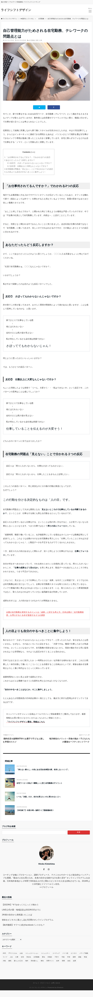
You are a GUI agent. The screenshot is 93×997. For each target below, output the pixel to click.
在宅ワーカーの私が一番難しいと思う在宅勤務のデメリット (39, 783)
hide (33, 152)
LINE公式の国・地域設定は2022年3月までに (21, 910)
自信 (68, 961)
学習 (68, 957)
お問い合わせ (55, 983)
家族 (79, 957)
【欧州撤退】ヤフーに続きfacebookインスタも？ (23, 925)
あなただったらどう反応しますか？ (19, 160)
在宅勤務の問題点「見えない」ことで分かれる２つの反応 (28, 169)
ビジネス (74, 953)
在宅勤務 (32, 40)
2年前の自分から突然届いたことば (17, 915)
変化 (43, 957)
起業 (74, 961)
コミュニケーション (31, 953)
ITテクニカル (13, 953)
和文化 (29, 957)
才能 (4, 961)
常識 (85, 957)
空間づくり (50, 961)
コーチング (56, 953)
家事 (74, 957)
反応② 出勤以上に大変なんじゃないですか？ (27, 166)
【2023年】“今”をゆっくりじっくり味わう (20, 905)
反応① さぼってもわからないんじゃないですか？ (29, 163)
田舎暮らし (34, 961)
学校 (63, 957)
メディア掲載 (83, 953)
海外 (26, 961)
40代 (4, 953)
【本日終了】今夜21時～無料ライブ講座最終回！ (35, 810)
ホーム (35, 983)
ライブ (5, 957)
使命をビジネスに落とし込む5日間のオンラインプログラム (27, 920)
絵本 (57, 961)
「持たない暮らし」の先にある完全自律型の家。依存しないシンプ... (43, 769)
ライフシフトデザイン (16, 10)
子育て (57, 957)
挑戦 (9, 961)
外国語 (50, 957)
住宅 (22, 957)
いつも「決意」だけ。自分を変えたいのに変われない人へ (39, 797)
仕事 (40, 40)
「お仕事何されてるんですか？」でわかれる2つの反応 (27, 157)
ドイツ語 (65, 953)
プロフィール (47, 887)
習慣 (36, 40)
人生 (11, 957)
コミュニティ (45, 953)
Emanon (60, 987)
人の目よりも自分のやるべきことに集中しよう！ (25, 172)
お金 (21, 953)
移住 (42, 961)
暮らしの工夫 (18, 961)
